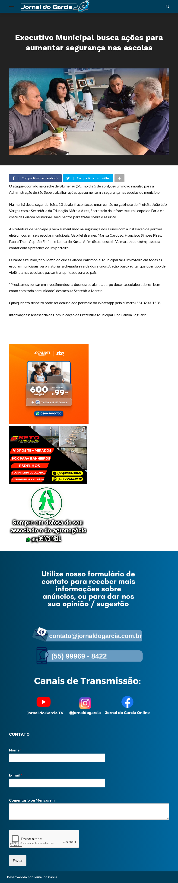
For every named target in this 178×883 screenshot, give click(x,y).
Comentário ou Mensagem (32, 800)
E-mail (15, 775)
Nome (15, 750)
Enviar (18, 860)
